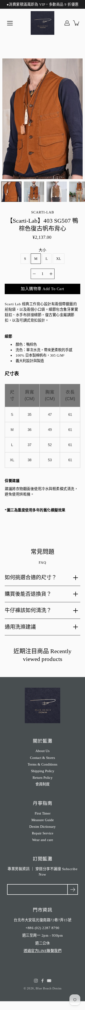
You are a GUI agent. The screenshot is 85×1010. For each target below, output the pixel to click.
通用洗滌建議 (20, 627)
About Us (42, 751)
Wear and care (42, 840)
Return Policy (43, 777)
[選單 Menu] (10, 23)
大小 (42, 250)
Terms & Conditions (42, 764)
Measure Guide (42, 820)
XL (58, 259)
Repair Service (42, 833)
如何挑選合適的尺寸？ (31, 577)
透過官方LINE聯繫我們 (42, 951)
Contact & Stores (42, 758)
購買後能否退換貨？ (28, 594)
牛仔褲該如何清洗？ (28, 610)
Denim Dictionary (42, 826)
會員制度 (42, 784)
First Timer (43, 813)
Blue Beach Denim (49, 988)
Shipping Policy (42, 771)
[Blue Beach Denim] (42, 23)
